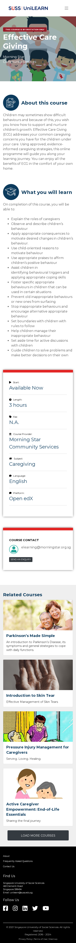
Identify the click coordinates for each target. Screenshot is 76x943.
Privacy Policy (25, 939)
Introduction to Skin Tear (30, 695)
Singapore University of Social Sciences (36, 927)
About (6, 856)
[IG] (17, 909)
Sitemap (53, 939)
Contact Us (8, 866)
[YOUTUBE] (48, 909)
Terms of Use (40, 939)
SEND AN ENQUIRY (21, 559)
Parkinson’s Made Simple (30, 636)
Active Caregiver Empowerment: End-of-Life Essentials (32, 809)
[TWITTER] (37, 909)
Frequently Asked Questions (18, 861)
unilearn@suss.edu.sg (21, 892)
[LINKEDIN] (27, 909)
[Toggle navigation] (66, 8)
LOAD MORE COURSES (38, 835)
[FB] (7, 909)
